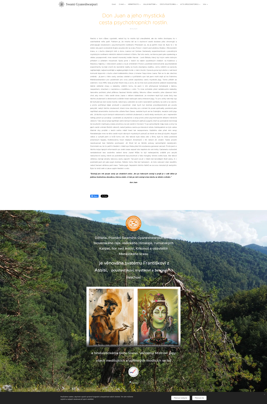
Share (96, 196)
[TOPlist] (133, 383)
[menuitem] (114, 4)
